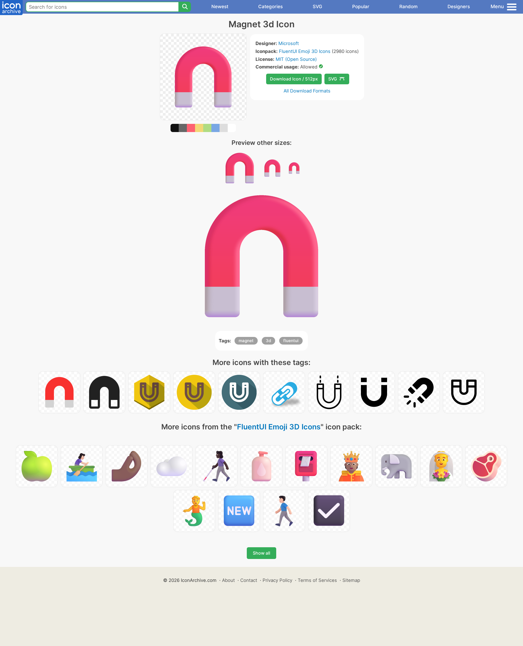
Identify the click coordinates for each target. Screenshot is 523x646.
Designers (459, 6)
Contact (248, 580)
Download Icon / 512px (294, 79)
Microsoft (288, 43)
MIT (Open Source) (296, 59)
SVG (317, 6)
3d (268, 340)
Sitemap (351, 580)
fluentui (291, 340)
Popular (360, 6)
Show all (261, 553)
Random (408, 6)
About (228, 580)
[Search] (184, 7)
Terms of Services (317, 580)
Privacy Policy (277, 580)
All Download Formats (307, 91)
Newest (219, 6)
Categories (270, 6)
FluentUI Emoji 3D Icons (304, 51)
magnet (246, 340)
